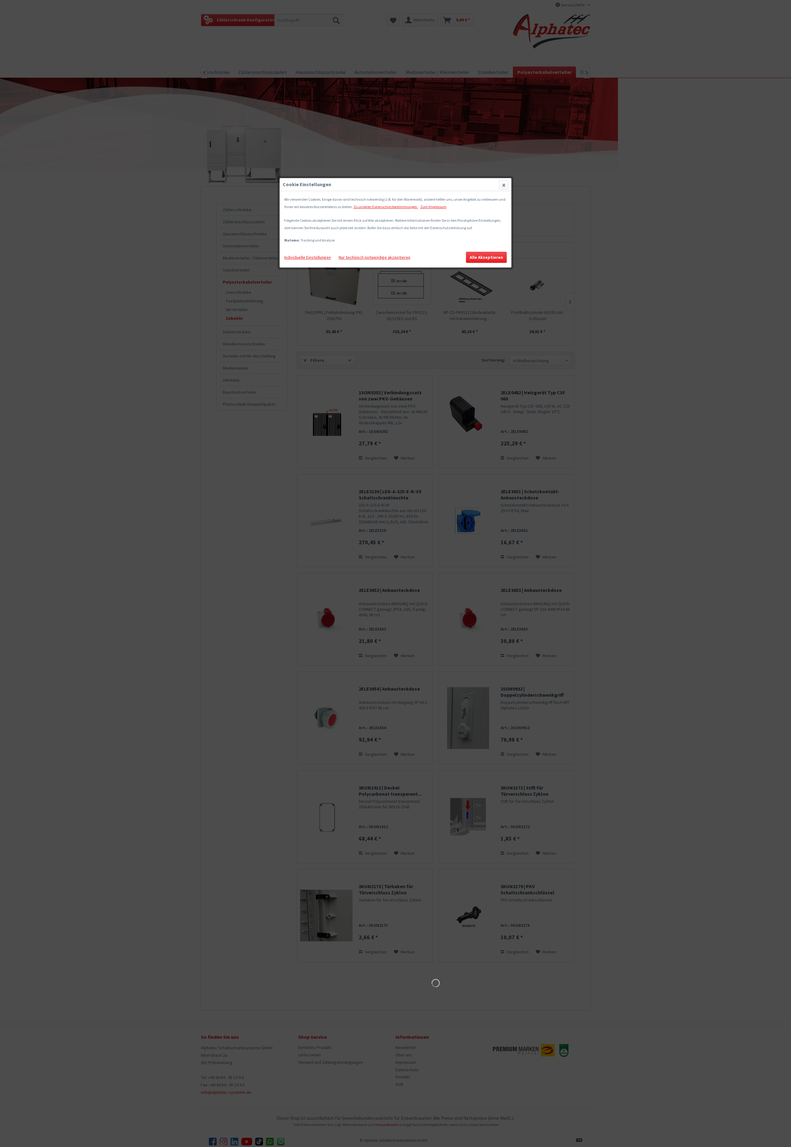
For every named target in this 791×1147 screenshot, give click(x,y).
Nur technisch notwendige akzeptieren (374, 257)
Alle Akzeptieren (486, 257)
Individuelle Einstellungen (307, 257)
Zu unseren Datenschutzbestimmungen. (385, 206)
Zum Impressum (433, 206)
